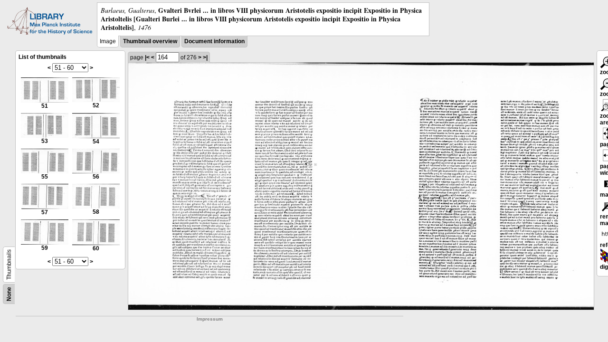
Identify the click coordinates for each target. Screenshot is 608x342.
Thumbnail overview (150, 41)
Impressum (210, 319)
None (9, 294)
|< (147, 57)
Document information (214, 41)
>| (205, 57)
